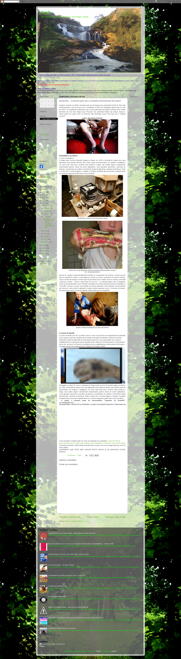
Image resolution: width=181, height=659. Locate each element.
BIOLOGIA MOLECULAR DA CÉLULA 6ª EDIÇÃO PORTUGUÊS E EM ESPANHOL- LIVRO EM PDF (81, 544)
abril (45, 236)
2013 (44, 245)
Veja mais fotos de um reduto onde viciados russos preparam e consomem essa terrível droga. (92, 443)
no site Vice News (113, 441)
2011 (44, 251)
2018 (44, 192)
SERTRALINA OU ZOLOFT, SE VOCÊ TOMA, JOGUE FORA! (68, 554)
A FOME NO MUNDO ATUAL (57, 586)
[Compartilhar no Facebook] (96, 455)
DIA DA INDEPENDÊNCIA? (57, 597)
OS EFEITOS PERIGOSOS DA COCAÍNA (62, 628)
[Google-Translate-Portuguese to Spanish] (52, 106)
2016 (44, 198)
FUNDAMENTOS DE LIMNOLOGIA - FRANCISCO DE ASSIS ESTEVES (71, 533)
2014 (44, 203)
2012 (44, 248)
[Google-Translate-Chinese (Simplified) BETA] (42, 102)
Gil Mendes (42, 163)
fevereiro (47, 242)
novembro (47, 208)
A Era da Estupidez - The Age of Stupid (61, 565)
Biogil (45, 12)
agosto (46, 216)
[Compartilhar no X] (94, 455)
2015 (44, 200)
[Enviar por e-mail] (90, 455)
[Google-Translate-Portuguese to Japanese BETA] (42, 106)
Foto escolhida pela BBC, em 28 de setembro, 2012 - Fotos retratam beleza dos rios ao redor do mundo (75, 75)
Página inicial (93, 517)
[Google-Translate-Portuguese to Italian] (52, 102)
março (46, 239)
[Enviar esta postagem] (86, 455)
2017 (44, 195)
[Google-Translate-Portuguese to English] (45, 106)
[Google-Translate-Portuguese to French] (45, 102)
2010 (44, 253)
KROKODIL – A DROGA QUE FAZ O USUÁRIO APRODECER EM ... (48, 223)
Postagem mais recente (69, 517)
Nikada (98, 651)
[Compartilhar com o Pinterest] (98, 455)
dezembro (47, 205)
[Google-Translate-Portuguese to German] (48, 102)
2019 (44, 189)
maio (45, 233)
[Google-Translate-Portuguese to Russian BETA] (48, 106)
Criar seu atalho (44, 169)
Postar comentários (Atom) (74, 521)
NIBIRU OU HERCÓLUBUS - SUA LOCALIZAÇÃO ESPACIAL (68, 607)
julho (45, 231)
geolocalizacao (45, 134)
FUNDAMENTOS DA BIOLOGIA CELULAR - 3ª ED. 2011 (67, 575)
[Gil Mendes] (41, 167)
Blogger (113, 651)
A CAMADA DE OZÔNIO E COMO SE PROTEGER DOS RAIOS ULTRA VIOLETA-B (75, 618)
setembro (47, 214)
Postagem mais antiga (115, 517)
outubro (46, 211)
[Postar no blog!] (92, 455)
